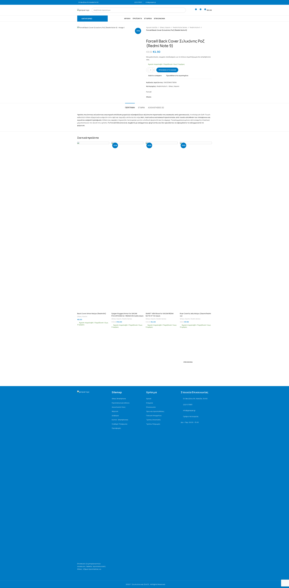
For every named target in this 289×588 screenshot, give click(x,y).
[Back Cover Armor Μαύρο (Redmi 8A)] (93, 226)
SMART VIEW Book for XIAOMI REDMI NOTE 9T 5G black (159, 314)
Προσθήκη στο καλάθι (167, 70)
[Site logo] (83, 10)
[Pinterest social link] (158, 97)
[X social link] (155, 97)
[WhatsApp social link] (160, 97)
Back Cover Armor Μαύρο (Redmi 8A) (91, 313)
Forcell (148, 92)
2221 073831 (138, 2)
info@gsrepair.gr (151, 2)
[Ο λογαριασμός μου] (191, 10)
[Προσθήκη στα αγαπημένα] (106, 144)
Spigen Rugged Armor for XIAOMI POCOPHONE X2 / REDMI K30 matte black (127, 314)
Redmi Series (127, 319)
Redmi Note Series (180, 27)
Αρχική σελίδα (151, 27)
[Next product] (153, 35)
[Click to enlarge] (82, 24)
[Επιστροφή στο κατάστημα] (150, 35)
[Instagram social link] (210, 2)
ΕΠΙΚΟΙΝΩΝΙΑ (188, 362)
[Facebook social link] (207, 2)
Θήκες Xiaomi (165, 27)
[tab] (130, 106)
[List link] (127, 398)
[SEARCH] (183, 10)
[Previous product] (147, 35)
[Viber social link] (163, 97)
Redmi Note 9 (195, 27)
